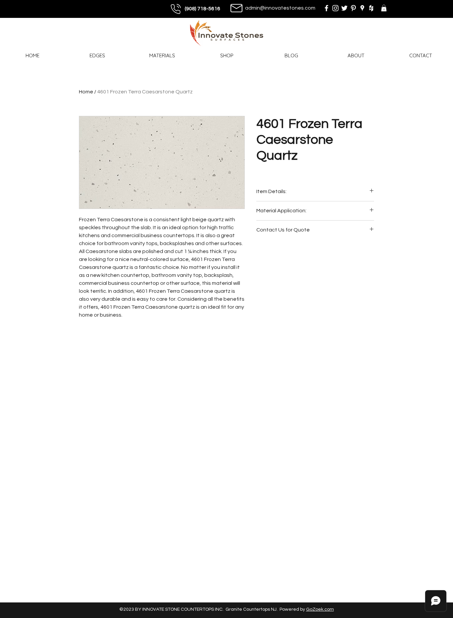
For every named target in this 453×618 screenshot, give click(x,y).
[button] (384, 8)
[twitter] (344, 8)
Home (86, 91)
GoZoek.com (320, 609)
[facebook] (326, 8)
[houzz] (371, 8)
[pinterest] (353, 8)
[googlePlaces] (362, 8)
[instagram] (335, 8)
